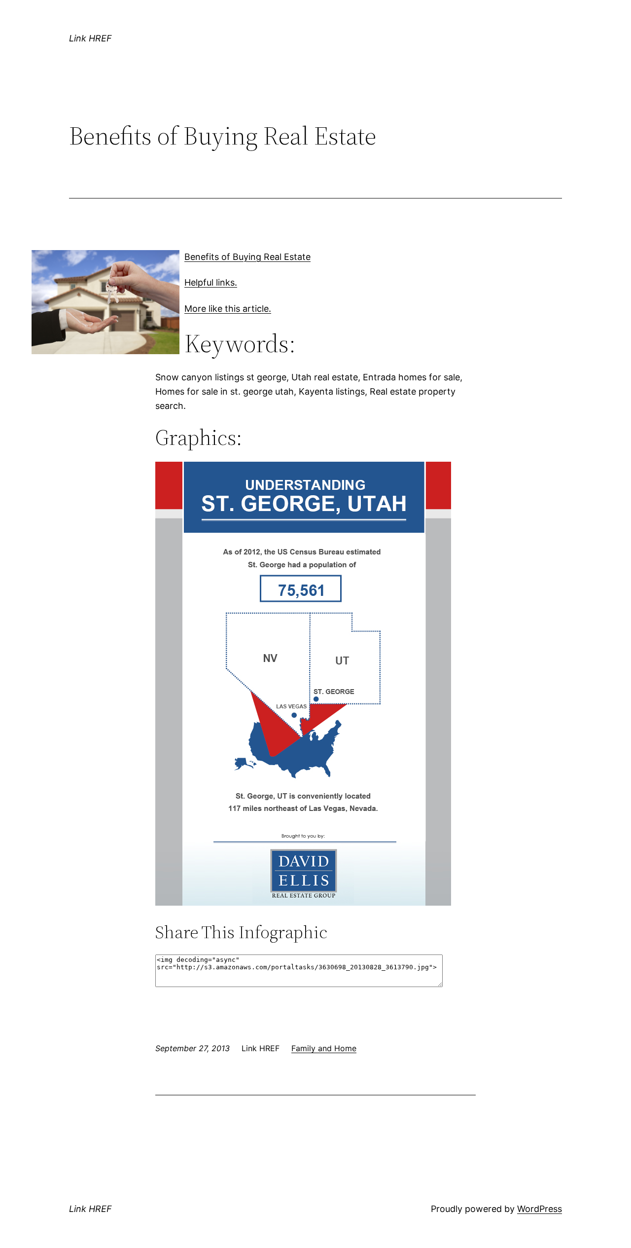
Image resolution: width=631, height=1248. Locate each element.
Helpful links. (210, 282)
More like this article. (227, 308)
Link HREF (90, 38)
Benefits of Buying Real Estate (247, 257)
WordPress (539, 1209)
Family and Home (323, 1048)
